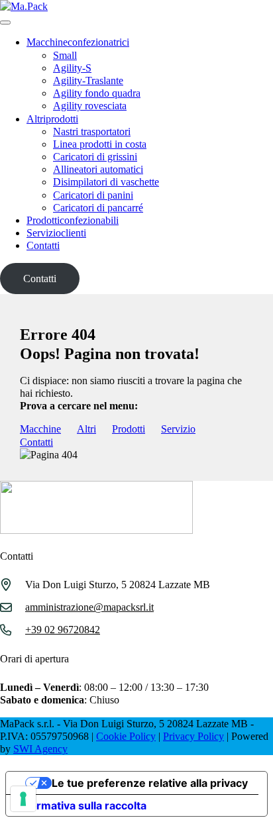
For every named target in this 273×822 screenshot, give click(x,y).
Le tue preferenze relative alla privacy (150, 783)
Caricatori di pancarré (98, 207)
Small (65, 55)
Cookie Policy (126, 736)
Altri (52, 119)
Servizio (56, 232)
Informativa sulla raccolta (81, 805)
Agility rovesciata (90, 105)
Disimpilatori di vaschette (106, 181)
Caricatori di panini (93, 195)
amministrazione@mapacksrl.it (89, 607)
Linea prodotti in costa (99, 144)
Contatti (43, 245)
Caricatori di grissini (95, 156)
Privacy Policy (193, 736)
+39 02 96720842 (62, 629)
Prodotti (73, 220)
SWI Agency (40, 748)
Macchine (78, 42)
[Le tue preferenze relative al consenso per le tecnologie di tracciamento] (23, 798)
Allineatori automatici (98, 169)
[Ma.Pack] (24, 6)
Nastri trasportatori (92, 131)
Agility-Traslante (88, 80)
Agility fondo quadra (96, 93)
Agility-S (72, 68)
